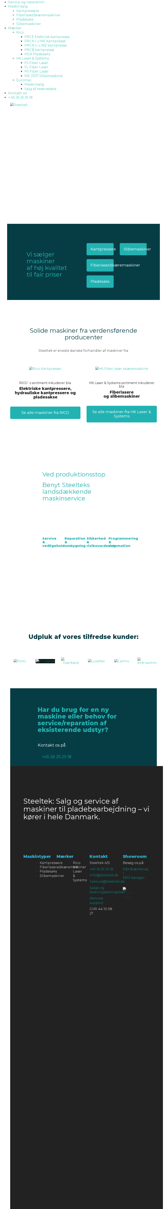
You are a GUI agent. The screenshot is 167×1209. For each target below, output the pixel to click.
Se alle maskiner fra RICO (45, 412)
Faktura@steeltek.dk (107, 881)
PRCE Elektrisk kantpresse (47, 37)
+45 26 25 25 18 (56, 756)
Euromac (24, 80)
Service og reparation (26, 2)
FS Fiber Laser (36, 63)
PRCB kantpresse (39, 50)
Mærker (15, 28)
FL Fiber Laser (36, 67)
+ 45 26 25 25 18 (20, 97)
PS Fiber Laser (36, 71)
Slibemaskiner (28, 24)
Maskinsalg (18, 6)
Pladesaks (24, 19)
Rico (20, 32)
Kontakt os (17, 93)
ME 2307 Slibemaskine (43, 76)
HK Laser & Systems (32, 58)
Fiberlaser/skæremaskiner (38, 15)
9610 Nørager (134, 878)
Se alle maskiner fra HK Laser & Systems (121, 413)
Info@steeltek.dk (104, 875)
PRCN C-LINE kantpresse (45, 45)
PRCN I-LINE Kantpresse (45, 41)
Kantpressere (27, 11)
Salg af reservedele (40, 89)
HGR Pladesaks (37, 54)
